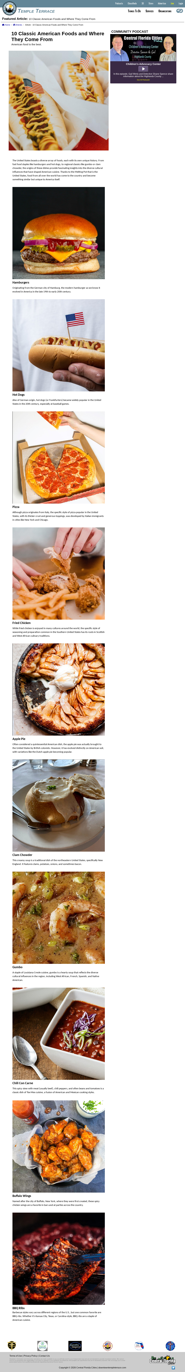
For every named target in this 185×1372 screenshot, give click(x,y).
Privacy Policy (30, 1356)
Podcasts (119, 3)
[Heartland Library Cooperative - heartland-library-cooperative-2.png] (117, 1346)
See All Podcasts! (143, 80)
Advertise (162, 3)
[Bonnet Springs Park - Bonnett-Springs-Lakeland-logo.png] (21, 1346)
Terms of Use (15, 1356)
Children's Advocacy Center (143, 64)
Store (151, 3)
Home (7, 25)
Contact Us (44, 1356)
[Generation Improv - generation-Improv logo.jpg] (53, 1346)
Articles (18, 25)
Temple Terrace (36, 11)
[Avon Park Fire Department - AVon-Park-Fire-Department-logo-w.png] (86, 1346)
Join (172, 3)
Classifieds (132, 3)
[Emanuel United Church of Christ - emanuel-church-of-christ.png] (149, 1346)
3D (143, 3)
